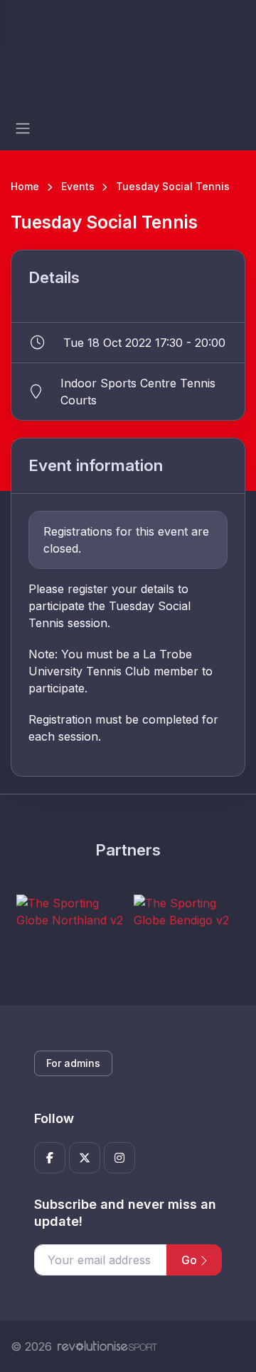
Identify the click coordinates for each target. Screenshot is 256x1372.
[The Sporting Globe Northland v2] (69, 912)
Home (25, 186)
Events (78, 186)
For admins (73, 1063)
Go (190, 1260)
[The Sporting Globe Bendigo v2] (187, 912)
